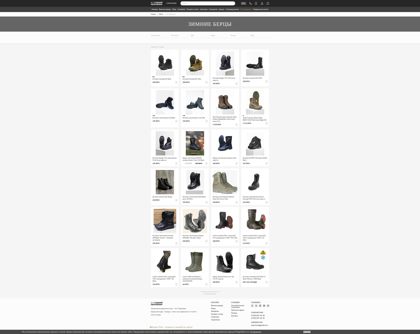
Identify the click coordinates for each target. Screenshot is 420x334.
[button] (176, 82)
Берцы (213, 308)
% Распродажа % (246, 9)
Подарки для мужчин (260, 9)
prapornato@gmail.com (259, 325)
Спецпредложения (232, 9)
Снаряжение (213, 9)
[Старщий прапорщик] (156, 303)
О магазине (171, 3)
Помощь (234, 313)
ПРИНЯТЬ (307, 332)
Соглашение (255, 332)
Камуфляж (181, 9)
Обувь (174, 9)
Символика (204, 9)
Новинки (155, 9)
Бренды (221, 9)
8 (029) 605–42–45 (258, 315)
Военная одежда (165, 9)
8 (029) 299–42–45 (258, 318)
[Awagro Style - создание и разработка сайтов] (171, 327)
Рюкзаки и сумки (192, 9)
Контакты (234, 316)
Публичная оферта (237, 310)
